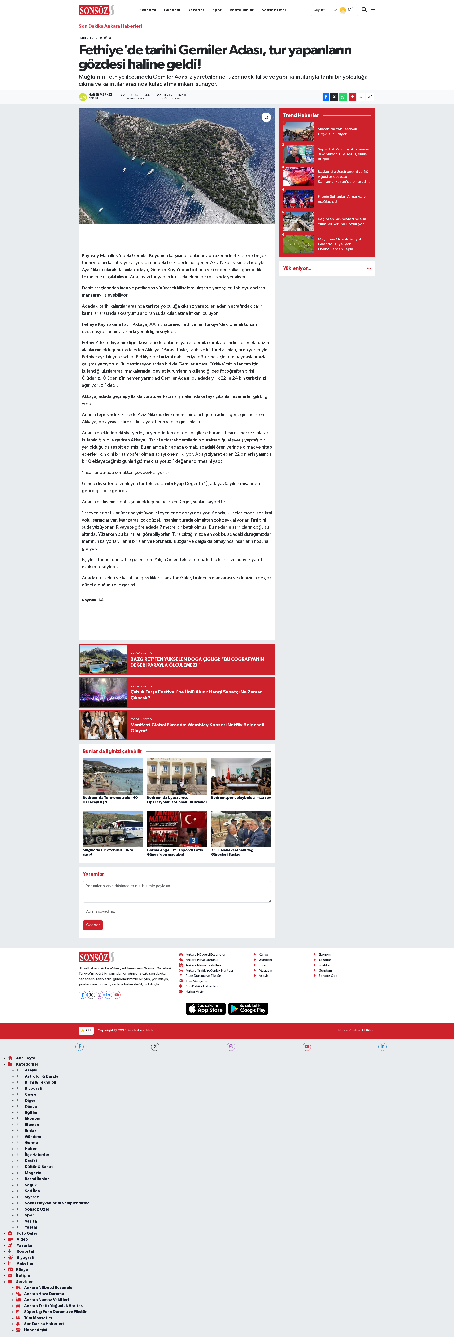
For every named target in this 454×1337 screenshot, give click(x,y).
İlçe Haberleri (37, 1155)
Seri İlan (32, 1191)
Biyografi (33, 1088)
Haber (30, 1149)
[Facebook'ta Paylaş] (326, 97)
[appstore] (206, 1009)
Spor (217, 10)
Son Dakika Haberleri (202, 986)
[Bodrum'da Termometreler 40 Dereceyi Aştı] (113, 776)
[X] (91, 995)
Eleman (31, 1125)
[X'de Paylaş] (334, 97)
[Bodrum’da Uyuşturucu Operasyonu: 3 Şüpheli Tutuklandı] (177, 776)
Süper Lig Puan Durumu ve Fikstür (55, 1312)
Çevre (30, 1094)
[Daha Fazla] (352, 97)
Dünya (30, 1106)
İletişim (23, 1276)
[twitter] (155, 1047)
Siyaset (31, 1197)
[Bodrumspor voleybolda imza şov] (241, 776)
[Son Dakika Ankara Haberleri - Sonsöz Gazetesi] (96, 10)
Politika (324, 965)
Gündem (172, 10)
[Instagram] (100, 995)
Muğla (105, 38)
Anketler (25, 1263)
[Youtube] (117, 995)
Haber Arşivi (195, 991)
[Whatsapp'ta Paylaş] (343, 97)
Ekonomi (147, 10)
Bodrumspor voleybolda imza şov (241, 798)
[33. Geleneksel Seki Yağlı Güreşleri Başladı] (241, 829)
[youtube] (307, 1047)
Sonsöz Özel (274, 10)
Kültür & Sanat (38, 1167)
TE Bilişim (368, 1030)
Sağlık (30, 1185)
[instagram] (231, 1047)
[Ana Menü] (371, 10)
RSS (88, 1030)
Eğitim (30, 1113)
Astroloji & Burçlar (42, 1076)
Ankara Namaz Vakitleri (203, 965)
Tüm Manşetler (197, 981)
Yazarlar (196, 10)
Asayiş (264, 975)
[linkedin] (382, 1047)
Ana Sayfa (25, 1058)
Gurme (31, 1143)
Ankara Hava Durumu (202, 960)
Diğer (29, 1100)
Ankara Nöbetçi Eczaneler (206, 954)
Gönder (93, 925)
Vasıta (30, 1221)
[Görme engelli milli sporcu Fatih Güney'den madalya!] (177, 829)
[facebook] (79, 1047)
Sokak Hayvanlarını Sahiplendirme (57, 1203)
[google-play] (248, 1009)
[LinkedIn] (108, 995)
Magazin (265, 970)
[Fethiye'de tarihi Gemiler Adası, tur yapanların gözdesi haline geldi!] (177, 166)
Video (22, 1239)
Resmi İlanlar (242, 10)
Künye (263, 954)
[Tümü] (369, 268)
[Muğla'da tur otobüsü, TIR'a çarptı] (113, 829)
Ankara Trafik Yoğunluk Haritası (209, 970)
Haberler (86, 38)
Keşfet (31, 1161)
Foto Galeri (27, 1233)
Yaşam (30, 1227)
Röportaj (25, 1251)
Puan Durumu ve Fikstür (203, 975)
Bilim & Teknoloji (40, 1082)
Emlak (30, 1131)
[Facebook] (83, 995)
